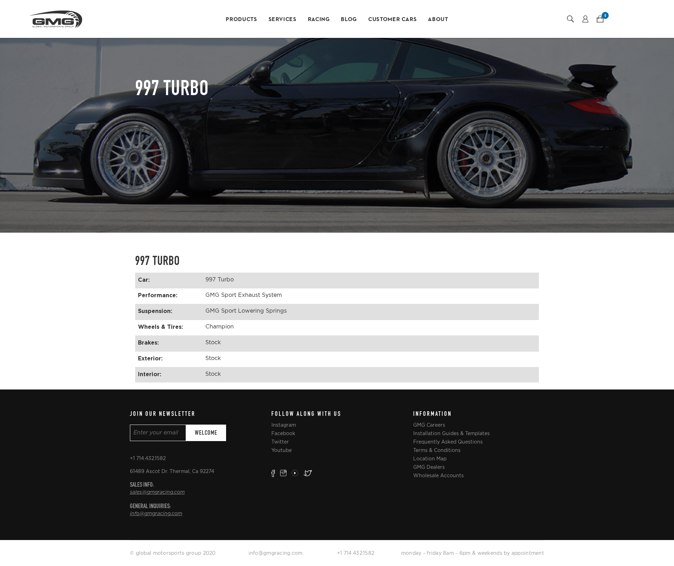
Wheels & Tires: (160, 327)
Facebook (283, 433)
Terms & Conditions (437, 450)
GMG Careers (429, 425)
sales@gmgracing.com (157, 492)
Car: (144, 280)
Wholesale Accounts (438, 475)
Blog (349, 19)
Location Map (430, 458)
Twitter (280, 442)
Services (283, 19)
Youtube (281, 450)
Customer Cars (392, 19)
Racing (319, 19)
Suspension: (155, 311)
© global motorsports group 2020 (173, 553)
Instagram (283, 425)
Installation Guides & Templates (451, 433)
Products (241, 19)
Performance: (157, 295)
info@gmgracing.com (156, 513)
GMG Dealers (429, 467)
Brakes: (148, 342)
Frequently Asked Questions (448, 442)
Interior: (149, 374)
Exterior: (150, 358)
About (438, 19)
